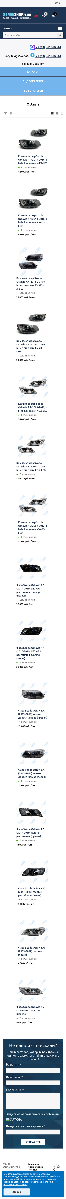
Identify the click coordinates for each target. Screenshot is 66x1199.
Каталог (33, 71)
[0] (54, 16)
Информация (35, 1167)
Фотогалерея (33, 90)
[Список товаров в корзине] (55, 18)
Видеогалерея (33, 81)
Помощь (33, 1169)
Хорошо (16, 1192)
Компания (33, 1164)
